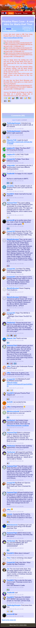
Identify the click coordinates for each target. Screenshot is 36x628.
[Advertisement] (19, 108)
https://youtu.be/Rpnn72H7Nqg (13, 37)
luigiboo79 (10, 148)
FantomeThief (12, 203)
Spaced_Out (11, 338)
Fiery (8, 558)
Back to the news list (9, 620)
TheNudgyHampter (9, 30)
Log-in (14, 120)
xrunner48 (10, 220)
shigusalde (11, 165)
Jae (8, 569)
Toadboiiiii (10, 173)
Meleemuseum (12, 525)
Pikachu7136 (11, 140)
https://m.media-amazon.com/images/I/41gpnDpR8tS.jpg (20, 384)
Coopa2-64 (11, 159)
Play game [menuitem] (18, 13)
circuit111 (10, 186)
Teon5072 (10, 194)
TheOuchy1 (11, 322)
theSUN (9, 402)
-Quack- (9, 514)
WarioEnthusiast (13, 239)
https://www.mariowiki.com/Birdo (18, 425)
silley (9, 366)
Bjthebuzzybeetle (13, 411)
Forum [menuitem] (25, 13)
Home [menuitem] (11, 13)
